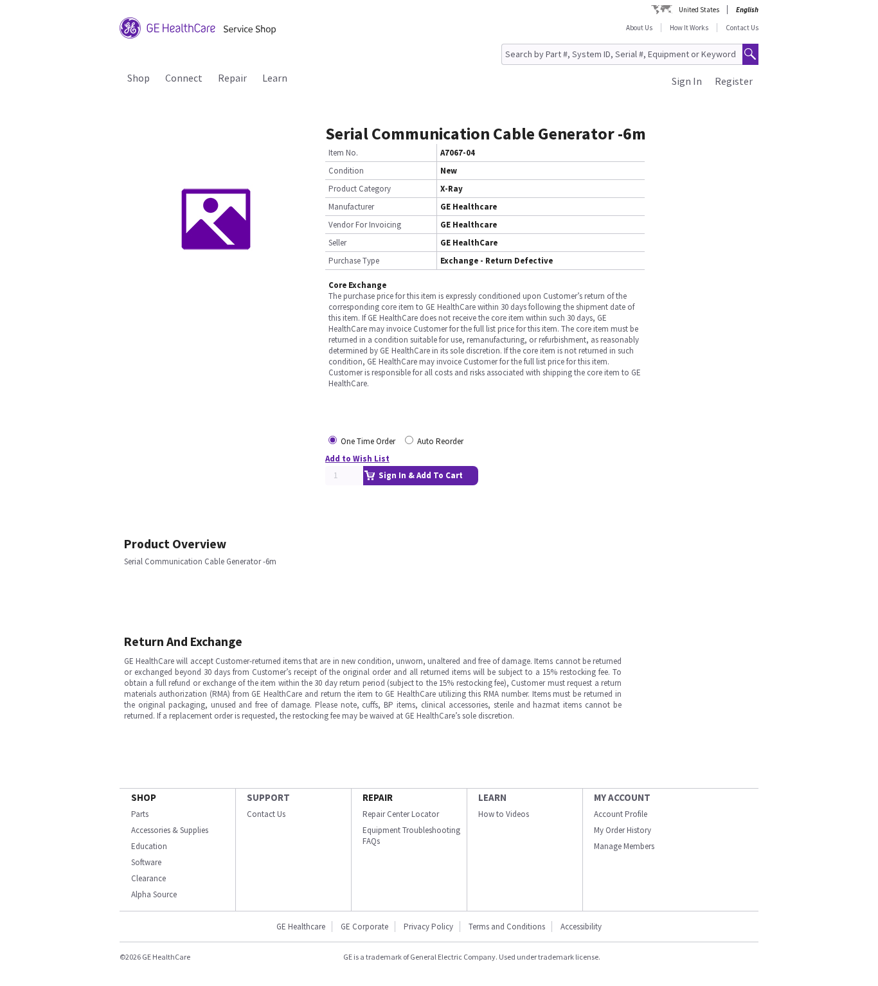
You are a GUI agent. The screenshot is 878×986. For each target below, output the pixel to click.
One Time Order (368, 441)
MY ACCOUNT (622, 797)
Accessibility (581, 926)
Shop (138, 77)
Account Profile (620, 814)
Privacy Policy (428, 926)
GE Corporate (364, 926)
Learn (274, 77)
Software (146, 862)
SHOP (143, 797)
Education (149, 846)
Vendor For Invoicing (364, 224)
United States (699, 9)
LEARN (492, 797)
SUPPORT (268, 797)
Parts (139, 814)
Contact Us (742, 27)
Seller (337, 242)
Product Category (359, 188)
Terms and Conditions (507, 926)
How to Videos (503, 814)
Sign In (687, 81)
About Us (639, 27)
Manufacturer (351, 206)
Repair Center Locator (401, 814)
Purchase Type (353, 260)
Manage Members (624, 846)
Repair (232, 77)
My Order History (622, 830)
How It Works (689, 27)
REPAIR (378, 797)
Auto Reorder (440, 441)
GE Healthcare (300, 926)
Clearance (148, 878)
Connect (183, 77)
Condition (346, 170)
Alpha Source (154, 894)
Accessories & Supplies (169, 830)
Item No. (343, 152)
